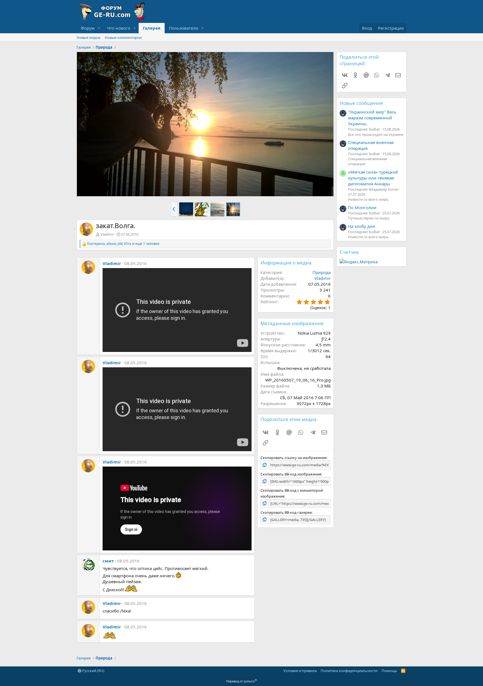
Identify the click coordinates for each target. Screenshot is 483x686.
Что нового (118, 28)
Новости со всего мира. (368, 199)
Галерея (151, 28)
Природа (321, 272)
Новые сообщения (361, 103)
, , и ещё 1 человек (123, 244)
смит (108, 561)
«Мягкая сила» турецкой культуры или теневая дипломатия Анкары (373, 177)
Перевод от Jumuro (241, 681)
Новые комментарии (123, 37)
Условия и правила (300, 670)
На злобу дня (361, 226)
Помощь (389, 670)
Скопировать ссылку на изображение (293, 457)
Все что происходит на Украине (375, 134)
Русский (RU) (92, 670)
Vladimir (107, 234)
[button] (99, 28)
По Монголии (362, 207)
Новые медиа (88, 37)
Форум (87, 28)
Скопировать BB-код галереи (286, 512)
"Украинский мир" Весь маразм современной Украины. (372, 117)
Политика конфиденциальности (349, 670)
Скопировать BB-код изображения (291, 474)
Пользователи (183, 28)
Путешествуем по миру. (369, 218)
